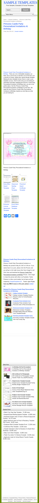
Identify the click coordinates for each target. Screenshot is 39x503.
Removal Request (31, 498)
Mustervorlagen (27, 501)
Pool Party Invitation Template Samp (23, 316)
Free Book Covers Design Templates (22, 401)
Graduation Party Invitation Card (21, 301)
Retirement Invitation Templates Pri (22, 308)
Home (5, 19)
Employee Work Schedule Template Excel (15, 424)
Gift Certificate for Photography (20, 374)
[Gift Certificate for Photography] (7, 378)
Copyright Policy (13, 498)
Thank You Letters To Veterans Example (15, 435)
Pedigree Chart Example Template (21, 395)
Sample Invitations (13, 19)
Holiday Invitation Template (20, 293)
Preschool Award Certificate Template (23, 187)
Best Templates (18, 499)
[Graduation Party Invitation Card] (8, 305)
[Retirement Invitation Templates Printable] (8, 312)
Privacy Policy (22, 498)
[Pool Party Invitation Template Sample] (8, 320)
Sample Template (28, 499)
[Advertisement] (19, 51)
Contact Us (6, 498)
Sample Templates (20, 2)
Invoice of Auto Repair (18, 388)
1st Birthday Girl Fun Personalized (21, 367)
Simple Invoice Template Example (21, 381)
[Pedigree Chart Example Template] (7, 399)
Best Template (17, 501)
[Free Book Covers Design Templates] (7, 406)
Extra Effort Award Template (7, 186)
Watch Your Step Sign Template (13, 412)
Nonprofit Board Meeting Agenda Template (15, 414)
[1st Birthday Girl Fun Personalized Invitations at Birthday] (7, 371)
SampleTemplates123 (16, 281)
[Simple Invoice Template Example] (7, 385)
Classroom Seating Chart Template (15, 187)
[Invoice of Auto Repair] (7, 392)
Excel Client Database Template (15, 206)
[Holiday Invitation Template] (8, 298)
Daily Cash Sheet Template (11, 432)
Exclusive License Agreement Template (7, 207)
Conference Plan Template (11, 426)
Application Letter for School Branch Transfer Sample (18, 437)
